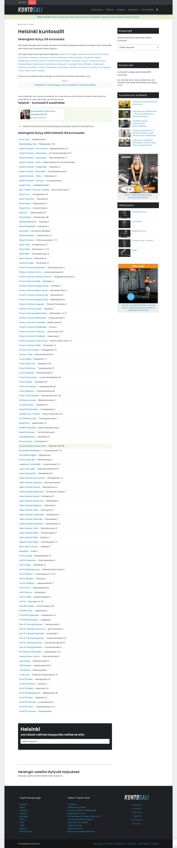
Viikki (33, 70)
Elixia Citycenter (26, 199)
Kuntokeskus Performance (80, 819)
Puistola (21, 67)
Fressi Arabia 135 (27, 363)
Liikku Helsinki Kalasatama (31, 491)
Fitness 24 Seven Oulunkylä (32, 322)
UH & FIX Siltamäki (27, 702)
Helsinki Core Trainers (29, 414)
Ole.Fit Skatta (25, 592)
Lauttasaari (93, 60)
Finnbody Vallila (26, 263)
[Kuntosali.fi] (30, 9)
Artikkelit (120, 9)
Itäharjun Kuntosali (77, 807)
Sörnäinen (83, 67)
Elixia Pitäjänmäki (27, 226)
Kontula (57, 60)
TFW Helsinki (25, 665)
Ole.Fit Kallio (25, 565)
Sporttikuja (24, 661)
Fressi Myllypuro (26, 391)
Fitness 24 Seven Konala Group (33, 295)
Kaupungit (137, 804)
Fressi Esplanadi (26, 372)
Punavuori (41, 67)
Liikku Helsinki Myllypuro (30, 505)
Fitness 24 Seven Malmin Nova (33, 313)
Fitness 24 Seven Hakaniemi (32, 267)
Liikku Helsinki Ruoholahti (31, 523)
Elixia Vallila (24, 249)
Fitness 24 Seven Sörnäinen (32, 336)
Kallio (71, 57)
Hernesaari (103, 54)
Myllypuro (61, 64)
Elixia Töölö (24, 244)
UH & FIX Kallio (26, 679)
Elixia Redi (23, 231)
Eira (68, 54)
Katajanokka (23, 60)
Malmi (102, 60)
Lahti (22, 825)
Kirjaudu (136, 823)
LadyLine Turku (75, 825)
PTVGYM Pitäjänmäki (29, 615)
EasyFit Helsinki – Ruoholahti (32, 171)
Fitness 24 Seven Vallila (30, 345)
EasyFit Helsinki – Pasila (30, 162)
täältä (88, 76)
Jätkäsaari (44, 57)
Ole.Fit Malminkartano (29, 569)
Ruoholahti (63, 67)
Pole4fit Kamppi (26, 606)
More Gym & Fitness (28, 546)
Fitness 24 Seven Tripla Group (33, 340)
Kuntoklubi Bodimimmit (30, 450)
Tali (99, 67)
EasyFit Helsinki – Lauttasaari (32, 157)
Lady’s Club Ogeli (27, 468)
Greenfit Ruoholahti (28, 409)
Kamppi (78, 57)
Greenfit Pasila (26, 404)
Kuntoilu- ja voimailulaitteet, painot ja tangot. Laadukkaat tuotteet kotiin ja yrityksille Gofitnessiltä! (138, 307)
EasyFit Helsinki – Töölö (30, 176)
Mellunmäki (38, 64)
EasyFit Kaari (25, 185)
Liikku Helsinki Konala (29, 496)
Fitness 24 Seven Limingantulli (82, 810)
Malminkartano (25, 64)
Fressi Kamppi (25, 382)
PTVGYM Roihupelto (28, 619)
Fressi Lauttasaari (27, 386)
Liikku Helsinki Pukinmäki (30, 519)
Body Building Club (27, 144)
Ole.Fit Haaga (25, 555)
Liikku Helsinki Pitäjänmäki (31, 514)
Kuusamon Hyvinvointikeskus (81, 831)
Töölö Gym (24, 674)
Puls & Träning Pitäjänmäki (31, 633)
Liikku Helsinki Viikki (28, 537)
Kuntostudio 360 (27, 459)
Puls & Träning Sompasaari (31, 638)
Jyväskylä (24, 816)
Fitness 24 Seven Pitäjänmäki (32, 327)
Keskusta (34, 60)
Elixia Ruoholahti (27, 235)
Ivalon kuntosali (75, 828)
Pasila (80, 64)
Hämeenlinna (26, 831)
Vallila (27, 70)
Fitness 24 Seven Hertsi (30, 272)
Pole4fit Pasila (25, 610)
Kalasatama (63, 57)
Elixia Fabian (24, 203)
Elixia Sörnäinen (26, 240)
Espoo (22, 807)
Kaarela (53, 57)
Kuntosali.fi (23, 24)
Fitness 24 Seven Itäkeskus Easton (35, 276)
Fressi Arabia (25, 359)
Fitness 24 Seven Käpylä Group (33, 299)
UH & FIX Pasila (26, 697)
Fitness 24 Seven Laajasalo (31, 304)
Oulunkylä (72, 64)
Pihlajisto (88, 64)
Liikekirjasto (136, 812)
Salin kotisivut (39, 117)
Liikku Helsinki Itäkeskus (30, 482)
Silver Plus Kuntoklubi (78, 822)
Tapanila (106, 67)
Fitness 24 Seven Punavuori (32, 331)
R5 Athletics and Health (30, 651)
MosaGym (23, 551)
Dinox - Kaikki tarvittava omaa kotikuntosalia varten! (138, 196)
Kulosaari (66, 60)
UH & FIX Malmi (26, 688)
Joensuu (23, 828)
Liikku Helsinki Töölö (28, 528)
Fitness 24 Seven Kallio (29, 281)
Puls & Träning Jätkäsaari (31, 624)
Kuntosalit (96, 9)
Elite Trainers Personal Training (34, 189)
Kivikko (43, 60)
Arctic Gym (24, 139)
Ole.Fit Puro (24, 587)
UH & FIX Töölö (26, 706)
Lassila (84, 60)
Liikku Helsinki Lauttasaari (31, 500)
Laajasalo (76, 60)
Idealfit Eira (24, 423)
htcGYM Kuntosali (27, 418)
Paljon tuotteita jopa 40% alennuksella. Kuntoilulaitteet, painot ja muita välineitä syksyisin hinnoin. (88, 17)
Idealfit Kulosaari (27, 432)
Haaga (74, 54)
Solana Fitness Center (29, 656)
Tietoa (109, 9)
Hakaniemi (83, 54)
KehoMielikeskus (27, 436)
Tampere (24, 810)
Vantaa (23, 813)
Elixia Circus (24, 194)
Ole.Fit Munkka (26, 578)
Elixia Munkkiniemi (27, 221)
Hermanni (93, 54)
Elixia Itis (23, 212)
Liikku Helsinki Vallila (28, 533)
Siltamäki (73, 67)
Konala (50, 60)
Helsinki (23, 804)
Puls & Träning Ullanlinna (30, 647)
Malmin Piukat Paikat (29, 542)
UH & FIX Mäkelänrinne (29, 693)
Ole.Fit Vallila (25, 597)
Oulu (22, 822)
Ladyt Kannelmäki (27, 473)
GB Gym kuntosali (27, 400)
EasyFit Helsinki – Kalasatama (32, 153)
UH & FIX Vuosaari (27, 711)
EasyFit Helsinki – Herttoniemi (33, 148)
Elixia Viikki (24, 253)
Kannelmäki (88, 57)
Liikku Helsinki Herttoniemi (32, 478)
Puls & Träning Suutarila (30, 642)
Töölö (20, 70)
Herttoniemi (23, 57)
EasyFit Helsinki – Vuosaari (31, 180)
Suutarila (93, 67)
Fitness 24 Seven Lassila (30, 308)
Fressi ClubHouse (27, 368)
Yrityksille (132, 9)
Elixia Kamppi (25, 217)
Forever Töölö (26, 354)
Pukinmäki (31, 67)
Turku (22, 819)
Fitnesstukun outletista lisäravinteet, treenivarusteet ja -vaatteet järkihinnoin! (72, 2)
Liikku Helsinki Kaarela (29, 487)
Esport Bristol (25, 258)
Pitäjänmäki (98, 64)
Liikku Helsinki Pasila (28, 510)
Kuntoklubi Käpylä (27, 455)
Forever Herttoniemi (29, 350)
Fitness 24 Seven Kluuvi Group (33, 290)
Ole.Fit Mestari (26, 574)
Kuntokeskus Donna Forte (43, 111)
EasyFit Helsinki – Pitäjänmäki (33, 167)
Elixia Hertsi (24, 208)
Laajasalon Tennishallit (30, 464)
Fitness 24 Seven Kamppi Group (34, 285)
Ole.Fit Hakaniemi (27, 560)
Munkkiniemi (50, 64)
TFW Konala (24, 670)
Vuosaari (40, 70)
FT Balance (73, 804)
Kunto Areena (25, 441)
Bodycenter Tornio (76, 813)
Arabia (63, 54)
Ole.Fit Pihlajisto (27, 583)
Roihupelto (52, 67)
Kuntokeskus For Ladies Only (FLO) (84, 816)
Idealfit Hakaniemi (27, 427)
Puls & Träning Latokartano (32, 629)
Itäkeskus (34, 57)
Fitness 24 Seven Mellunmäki (32, 317)
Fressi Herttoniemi (28, 377)
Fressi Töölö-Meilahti (29, 395)
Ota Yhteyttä (148, 9)
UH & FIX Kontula (27, 683)
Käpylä (97, 57)
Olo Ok (22, 601)
